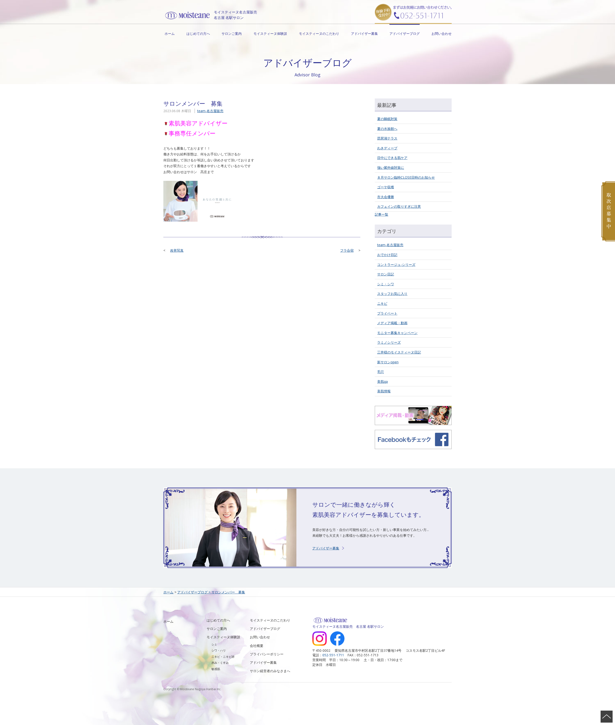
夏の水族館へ (387, 128)
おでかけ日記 (387, 254)
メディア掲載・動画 (392, 323)
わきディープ (387, 148)
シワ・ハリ (218, 650)
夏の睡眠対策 (387, 118)
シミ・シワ (385, 284)
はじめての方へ (198, 33)
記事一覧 (381, 214)
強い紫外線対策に (390, 167)
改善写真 (177, 250)
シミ (214, 644)
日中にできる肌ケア (392, 157)
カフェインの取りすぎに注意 (399, 206)
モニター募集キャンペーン (397, 332)
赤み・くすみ (220, 663)
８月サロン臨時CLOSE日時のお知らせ (406, 177)
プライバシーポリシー (266, 654)
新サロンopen (388, 362)
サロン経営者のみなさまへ (270, 671)
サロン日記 (385, 274)
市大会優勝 (385, 197)
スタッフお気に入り (392, 293)
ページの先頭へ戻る (607, 717)
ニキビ (382, 303)
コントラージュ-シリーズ (396, 264)
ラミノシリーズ (389, 342)
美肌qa (382, 381)
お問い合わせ (441, 33)
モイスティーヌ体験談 (270, 33)
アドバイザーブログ (404, 33)
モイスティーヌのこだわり (319, 33)
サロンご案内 (231, 33)
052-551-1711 (333, 655)
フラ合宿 (347, 250)
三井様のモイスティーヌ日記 (399, 352)
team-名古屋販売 (210, 111)
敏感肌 (215, 669)
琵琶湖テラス (387, 138)
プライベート (387, 313)
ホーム (170, 33)
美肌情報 (384, 391)
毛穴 (380, 371)
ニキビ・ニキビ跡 (222, 657)
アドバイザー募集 (364, 33)
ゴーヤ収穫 (385, 187)
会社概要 (256, 645)
